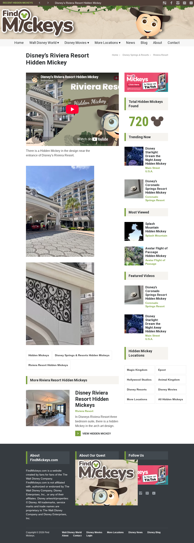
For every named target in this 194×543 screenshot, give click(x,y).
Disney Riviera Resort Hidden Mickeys (92, 399)
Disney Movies (167, 389)
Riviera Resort (160, 55)
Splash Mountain (156, 235)
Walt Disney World (72, 532)
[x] (184, 3)
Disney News (135, 532)
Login (89, 535)
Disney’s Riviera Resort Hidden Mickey (78, 2)
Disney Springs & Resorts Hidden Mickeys (82, 355)
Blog (144, 43)
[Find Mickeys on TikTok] (146, 82)
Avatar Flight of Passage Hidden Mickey (156, 252)
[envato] (164, 3)
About (157, 43)
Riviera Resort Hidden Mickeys (48, 365)
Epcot (162, 369)
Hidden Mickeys (38, 355)
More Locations (137, 399)
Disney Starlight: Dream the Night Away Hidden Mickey (155, 156)
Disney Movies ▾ (77, 43)
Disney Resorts (137, 389)
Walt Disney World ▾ (44, 43)
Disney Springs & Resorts (136, 55)
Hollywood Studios (139, 379)
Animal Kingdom (169, 379)
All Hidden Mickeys (170, 399)
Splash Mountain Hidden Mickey (155, 227)
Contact (174, 43)
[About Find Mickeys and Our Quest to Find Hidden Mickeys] (106, 482)
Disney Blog (153, 532)
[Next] (48, 2)
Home (19, 43)
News (130, 43)
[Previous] (39, 2)
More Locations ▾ (107, 43)
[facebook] (171, 3)
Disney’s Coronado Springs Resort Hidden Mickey (156, 186)
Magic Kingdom (137, 369)
